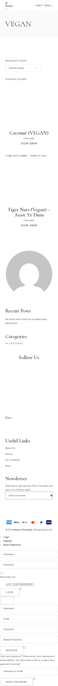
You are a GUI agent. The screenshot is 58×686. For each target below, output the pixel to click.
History (9, 454)
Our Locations (12, 460)
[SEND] (51, 495)
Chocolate (29, 138)
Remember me (7, 577)
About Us (10, 448)
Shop (8, 466)
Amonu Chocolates (23, 529)
